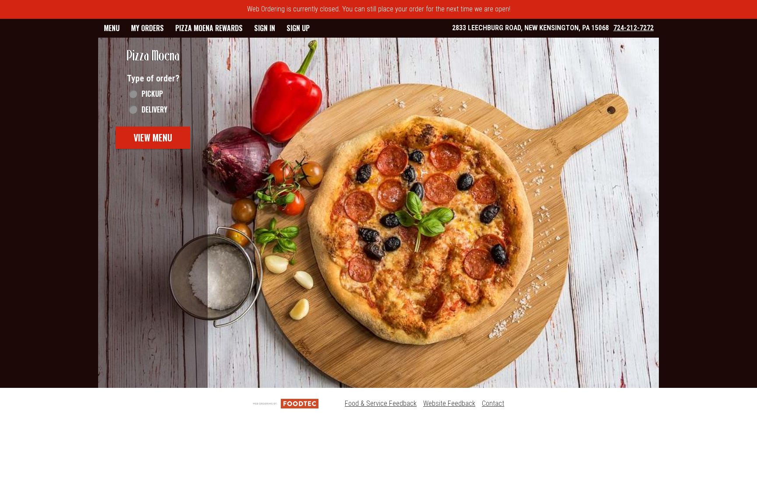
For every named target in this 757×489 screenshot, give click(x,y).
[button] (153, 55)
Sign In (264, 28)
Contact (493, 403)
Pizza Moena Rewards (209, 28)
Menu (112, 28)
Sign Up (298, 28)
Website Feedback (449, 403)
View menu (153, 137)
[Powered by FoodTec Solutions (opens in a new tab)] (285, 403)
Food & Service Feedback (381, 403)
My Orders (147, 28)
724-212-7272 (633, 28)
